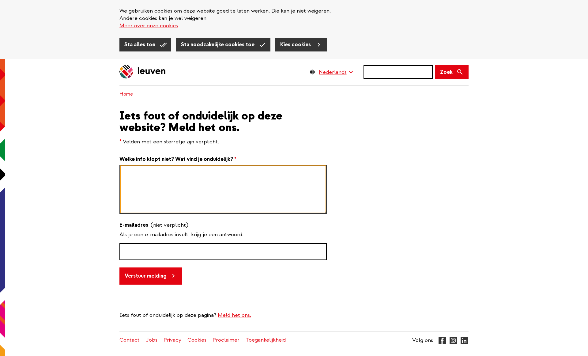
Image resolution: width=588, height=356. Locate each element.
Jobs (151, 339)
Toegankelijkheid (266, 339)
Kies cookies (296, 44)
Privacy (172, 339)
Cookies (196, 339)
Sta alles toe (140, 44)
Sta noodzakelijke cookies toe (218, 44)
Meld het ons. (234, 315)
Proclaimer (226, 339)
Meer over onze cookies (148, 25)
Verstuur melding (146, 275)
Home (126, 94)
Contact (129, 339)
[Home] (142, 72)
